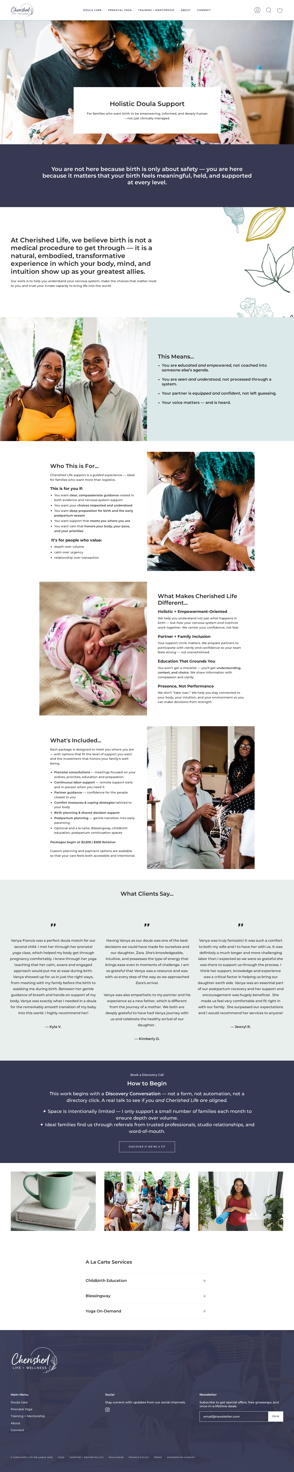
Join (275, 1416)
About (15, 1423)
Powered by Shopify (181, 1457)
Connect (17, 1430)
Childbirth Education (106, 1280)
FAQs (61, 1457)
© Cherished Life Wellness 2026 (32, 1457)
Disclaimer (116, 1457)
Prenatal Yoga (21, 1409)
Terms (158, 1457)
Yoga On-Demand (103, 1311)
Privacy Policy (139, 1457)
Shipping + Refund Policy (87, 1457)
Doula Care (19, 1402)
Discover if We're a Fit (147, 1146)
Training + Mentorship (28, 1416)
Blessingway (98, 1296)
